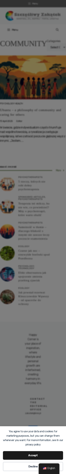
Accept (33, 455)
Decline (33, 466)
